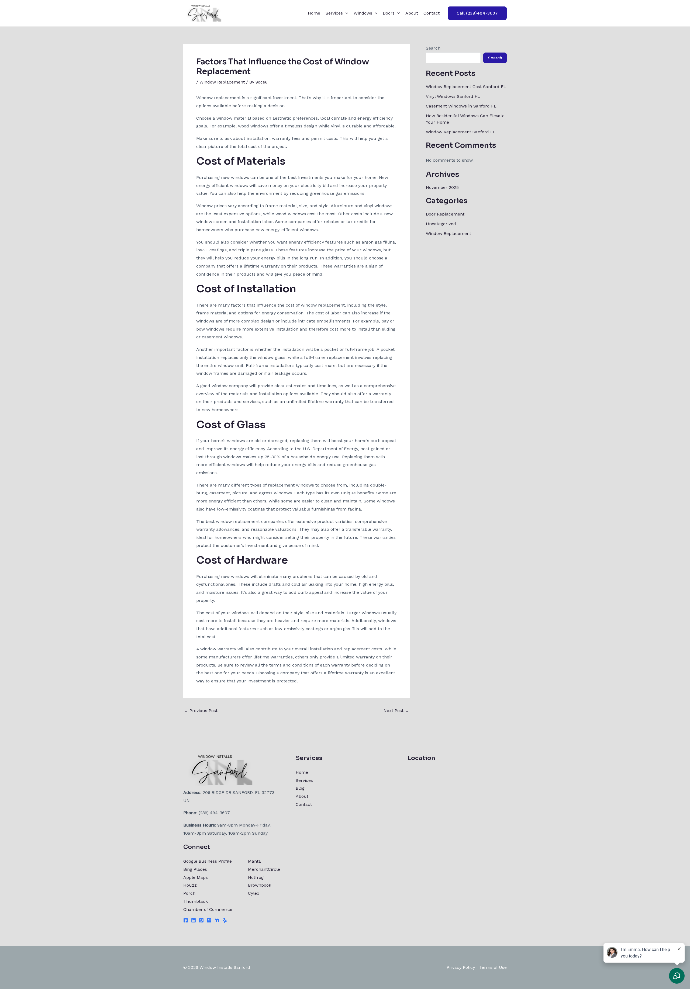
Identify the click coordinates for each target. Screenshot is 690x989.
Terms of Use (493, 967)
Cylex (253, 893)
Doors (389, 13)
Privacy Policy (461, 967)
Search (433, 48)
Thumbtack (195, 901)
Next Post (396, 711)
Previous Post (201, 711)
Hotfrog (256, 877)
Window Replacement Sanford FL (461, 131)
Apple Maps (195, 877)
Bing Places (195, 869)
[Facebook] (185, 920)
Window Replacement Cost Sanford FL (466, 86)
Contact (431, 13)
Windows (363, 13)
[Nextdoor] (217, 920)
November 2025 (442, 187)
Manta (254, 861)
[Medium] (209, 920)
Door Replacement (445, 214)
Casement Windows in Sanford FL (461, 106)
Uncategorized (441, 223)
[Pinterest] (201, 920)
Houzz (190, 885)
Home (314, 13)
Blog (300, 788)
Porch (189, 893)
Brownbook (259, 885)
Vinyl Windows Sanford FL (453, 96)
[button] (345, 13)
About (411, 13)
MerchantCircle (264, 869)
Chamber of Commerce (207, 909)
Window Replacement (222, 82)
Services (334, 13)
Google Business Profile (207, 861)
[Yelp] (224, 920)
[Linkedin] (193, 920)
